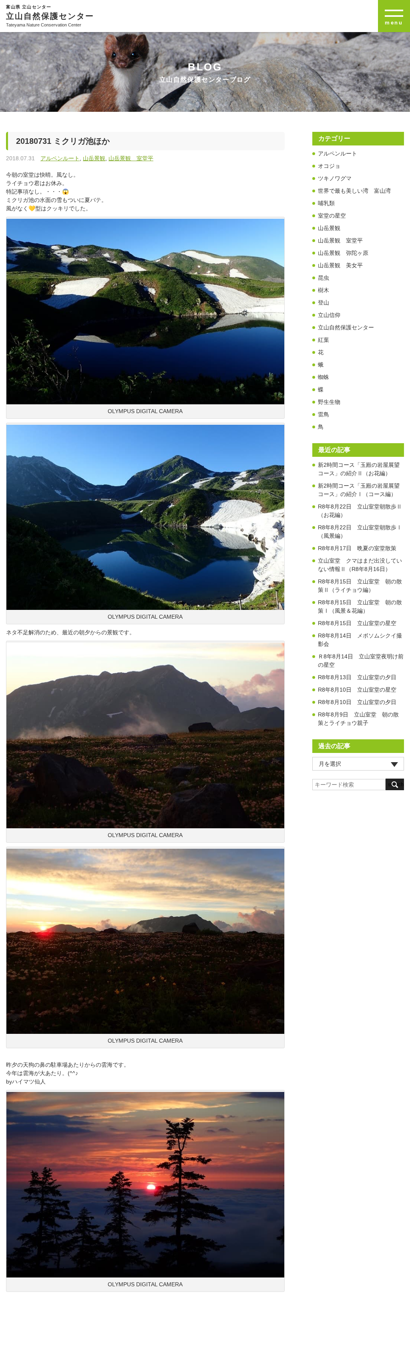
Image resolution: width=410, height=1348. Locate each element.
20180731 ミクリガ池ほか (67, 141)
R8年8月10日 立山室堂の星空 (357, 689)
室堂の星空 (332, 215)
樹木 (323, 290)
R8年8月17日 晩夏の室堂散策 (357, 548)
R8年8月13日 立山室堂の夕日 (357, 677)
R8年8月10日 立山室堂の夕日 (357, 702)
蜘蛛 (323, 377)
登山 (323, 302)
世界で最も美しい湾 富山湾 (354, 191)
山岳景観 (94, 158)
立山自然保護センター (346, 327)
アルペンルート (60, 158)
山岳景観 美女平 (340, 265)
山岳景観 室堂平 (131, 158)
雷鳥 (323, 414)
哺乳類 (326, 203)
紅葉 (323, 340)
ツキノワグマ (335, 178)
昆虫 (323, 277)
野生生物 (329, 402)
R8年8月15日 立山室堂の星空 (357, 623)
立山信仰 (329, 315)
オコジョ (329, 166)
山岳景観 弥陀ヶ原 (343, 253)
